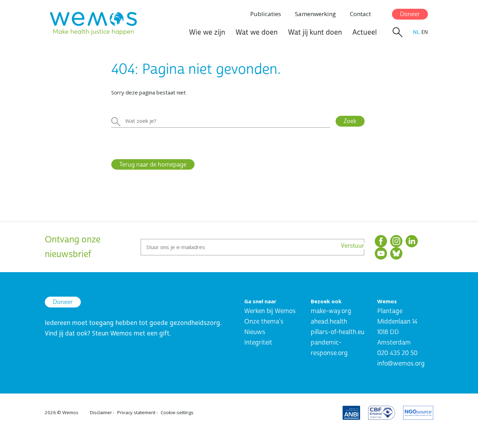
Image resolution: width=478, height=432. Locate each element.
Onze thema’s (263, 322)
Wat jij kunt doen (315, 32)
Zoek (350, 121)
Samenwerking (315, 14)
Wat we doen (256, 32)
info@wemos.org (401, 364)
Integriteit (258, 343)
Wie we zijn (207, 32)
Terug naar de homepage (153, 164)
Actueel (364, 32)
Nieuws (254, 332)
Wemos (70, 412)
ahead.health (329, 322)
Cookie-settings (177, 412)
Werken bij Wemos (270, 311)
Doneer (410, 14)
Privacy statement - (137, 412)
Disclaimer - (102, 412)
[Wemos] (93, 23)
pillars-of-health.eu (337, 332)
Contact (360, 14)
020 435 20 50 (397, 353)
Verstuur (352, 246)
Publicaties (265, 14)
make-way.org (331, 311)
